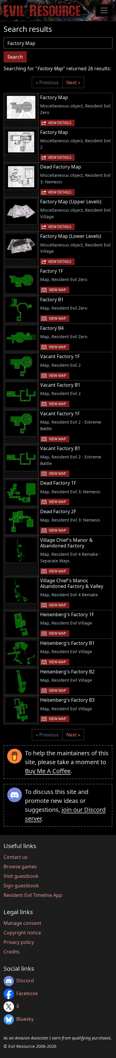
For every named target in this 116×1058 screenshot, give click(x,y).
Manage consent (22, 923)
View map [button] (57, 289)
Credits (12, 951)
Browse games (20, 866)
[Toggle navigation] (104, 10)
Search (15, 57)
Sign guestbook (21, 885)
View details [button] (59, 122)
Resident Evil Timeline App (33, 895)
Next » (73, 82)
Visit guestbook (21, 876)
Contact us (16, 857)
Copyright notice (22, 932)
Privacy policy (19, 942)
